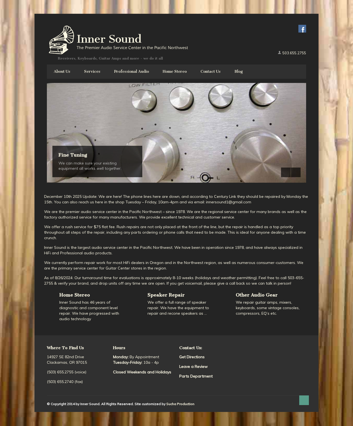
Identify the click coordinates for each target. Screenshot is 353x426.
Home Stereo (175, 71)
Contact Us (210, 71)
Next (296, 172)
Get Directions (192, 356)
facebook (302, 29)
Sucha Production (180, 404)
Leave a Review (193, 366)
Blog (238, 71)
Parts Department (196, 376)
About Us (62, 71)
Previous (286, 172)
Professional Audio (131, 71)
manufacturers (123, 217)
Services (92, 71)
